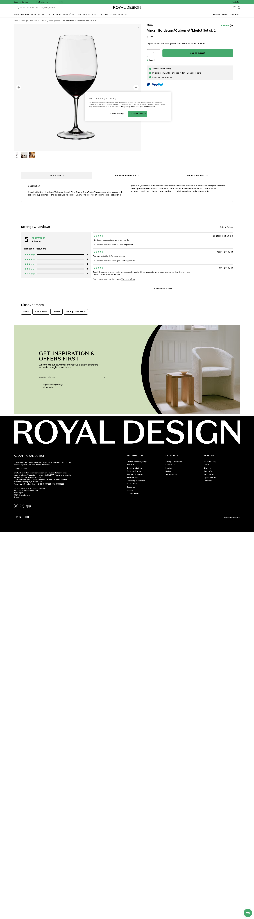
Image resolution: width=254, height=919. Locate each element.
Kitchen (168, 471)
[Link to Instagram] (28, 506)
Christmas (208, 481)
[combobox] (236, 2)
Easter (206, 465)
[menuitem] (16, 14)
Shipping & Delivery (134, 468)
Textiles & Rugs (171, 474)
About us (130, 465)
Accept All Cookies (137, 114)
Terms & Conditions (135, 474)
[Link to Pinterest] (16, 506)
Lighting (168, 468)
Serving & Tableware (173, 461)
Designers (131, 487)
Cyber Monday (210, 477)
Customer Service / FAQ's (137, 461)
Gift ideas (207, 468)
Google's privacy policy (145, 107)
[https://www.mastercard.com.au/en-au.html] (27, 517)
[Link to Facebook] (22, 506)
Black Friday (209, 474)
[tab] (56, 175)
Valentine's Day (210, 461)
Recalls (130, 490)
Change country (20, 469)
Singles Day (208, 471)
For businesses (133, 493)
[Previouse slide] (18, 87)
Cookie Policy (132, 484)
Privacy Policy (132, 477)
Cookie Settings (117, 114)
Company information (136, 481)
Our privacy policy (128, 107)
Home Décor (170, 465)
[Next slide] (136, 87)
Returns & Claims (134, 471)
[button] (236, 2)
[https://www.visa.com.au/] (18, 517)
